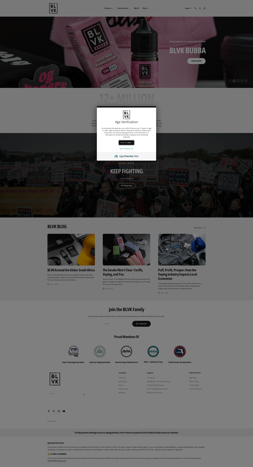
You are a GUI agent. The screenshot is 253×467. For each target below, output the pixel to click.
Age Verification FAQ (126, 149)
